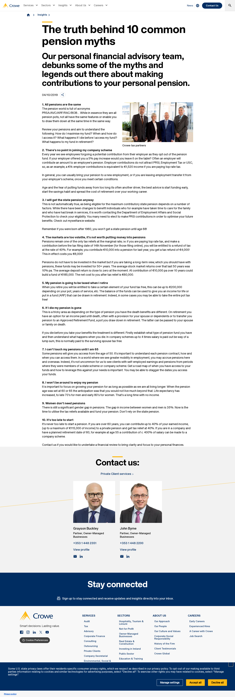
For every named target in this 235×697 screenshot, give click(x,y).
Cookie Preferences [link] (37, 640)
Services (28, 5)
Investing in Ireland (130, 649)
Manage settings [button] (170, 682)
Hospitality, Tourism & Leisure (131, 622)
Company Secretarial (96, 656)
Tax (86, 626)
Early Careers (197, 621)
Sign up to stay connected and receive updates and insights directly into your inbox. (118, 598)
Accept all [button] (195, 682)
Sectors (46, 5)
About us (159, 616)
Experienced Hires (199, 626)
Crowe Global (162, 653)
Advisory (89, 631)
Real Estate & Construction (126, 642)
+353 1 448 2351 (84, 543)
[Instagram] (29, 632)
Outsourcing (91, 646)
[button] (231, 664)
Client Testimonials (165, 648)
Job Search (195, 636)
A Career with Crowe (201, 631)
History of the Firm (164, 643)
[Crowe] (11, 5)
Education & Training (131, 658)
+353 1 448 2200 (131, 543)
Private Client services (116, 474)
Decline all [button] (217, 682)
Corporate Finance (94, 636)
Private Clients (92, 651)
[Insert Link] (23, 632)
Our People (160, 626)
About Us (80, 5)
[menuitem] (31, 5)
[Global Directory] (198, 5)
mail (75, 556)
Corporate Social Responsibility (163, 637)
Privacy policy (10, 694)
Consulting (90, 641)
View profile (81, 549)
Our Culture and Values (167, 631)
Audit (87, 621)
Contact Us (212, 5)
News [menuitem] (190, 5)
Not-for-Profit (126, 629)
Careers (98, 5)
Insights (62, 5)
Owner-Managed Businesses (128, 635)
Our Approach (162, 621)
